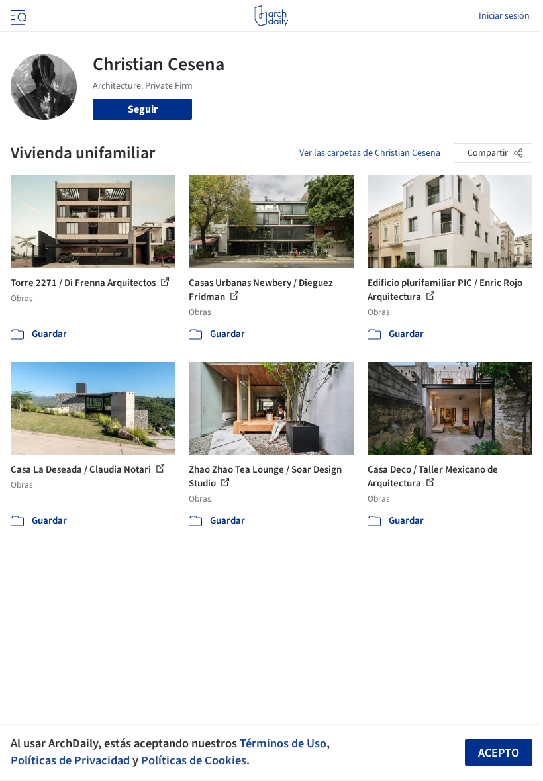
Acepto (498, 753)
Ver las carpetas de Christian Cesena (369, 153)
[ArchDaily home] (271, 15)
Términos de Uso (283, 743)
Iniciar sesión (504, 16)
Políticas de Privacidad (70, 760)
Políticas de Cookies (193, 760)
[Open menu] (17, 16)
